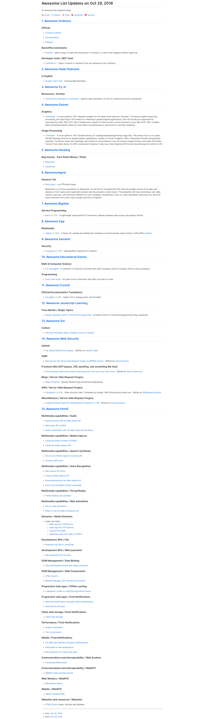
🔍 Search (56, 15)
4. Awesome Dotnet (55, 104)
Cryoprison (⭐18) (53, 251)
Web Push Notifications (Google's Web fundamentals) (69, 601)
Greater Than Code (53, 81)
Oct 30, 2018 (56, 713)
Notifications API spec (55, 606)
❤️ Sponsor (90, 15)
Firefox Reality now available (58, 495)
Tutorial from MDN (57, 531)
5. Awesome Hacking (56, 150)
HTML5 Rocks (51, 704)
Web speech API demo (55, 471)
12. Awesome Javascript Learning (64, 303)
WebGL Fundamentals (55, 694)
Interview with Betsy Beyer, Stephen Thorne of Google (69, 333)
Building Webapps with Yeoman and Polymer (65, 581)
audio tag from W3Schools (61, 524)
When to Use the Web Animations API (62, 511)
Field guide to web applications (59, 647)
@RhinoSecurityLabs (152, 392)
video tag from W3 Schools (61, 527)
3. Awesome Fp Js (54, 87)
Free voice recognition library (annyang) (63, 485)
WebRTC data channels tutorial (59, 673)
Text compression (53, 632)
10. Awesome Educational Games (64, 257)
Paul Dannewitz (118, 403)
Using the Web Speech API (57, 476)
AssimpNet (50, 116)
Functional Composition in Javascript (62, 99)
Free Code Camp (53, 279)
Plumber (49, 52)
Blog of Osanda (52, 382)
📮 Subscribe (77, 15)
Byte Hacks (50, 184)
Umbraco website (53, 33)
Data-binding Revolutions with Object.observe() (66, 565)
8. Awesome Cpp (53, 221)
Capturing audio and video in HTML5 (65, 534)
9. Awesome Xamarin (56, 239)
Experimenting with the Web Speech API (63, 480)
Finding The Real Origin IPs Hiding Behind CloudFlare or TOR (72, 403)
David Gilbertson (134, 371)
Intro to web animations (56, 506)
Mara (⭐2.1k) (51, 215)
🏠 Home (46, 15)
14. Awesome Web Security (60, 338)
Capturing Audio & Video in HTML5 (61, 440)
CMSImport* (51, 63)
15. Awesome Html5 (55, 409)
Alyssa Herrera (121, 361)
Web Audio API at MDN (55, 425)
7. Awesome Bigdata (55, 203)
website (148, 233)
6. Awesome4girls (54, 172)
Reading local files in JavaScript (59, 544)
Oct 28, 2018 (56, 716)
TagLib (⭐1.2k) (52, 233)
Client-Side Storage (54, 617)
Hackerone (50, 166)
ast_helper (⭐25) (53, 297)
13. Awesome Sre (53, 321)
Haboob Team (91, 350)
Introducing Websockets (56, 662)
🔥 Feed (65, 15)
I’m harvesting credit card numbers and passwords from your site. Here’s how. (80, 371)
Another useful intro (54, 460)
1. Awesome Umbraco (56, 21)
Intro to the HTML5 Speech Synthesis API (63, 456)
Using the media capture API (58, 445)
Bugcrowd (49, 162)
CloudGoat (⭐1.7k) (54, 392)
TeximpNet (50, 135)
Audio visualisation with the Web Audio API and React (69, 430)
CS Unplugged (51, 269)
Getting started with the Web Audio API (63, 421)
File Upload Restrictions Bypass (59, 350)
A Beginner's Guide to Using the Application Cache (68, 591)
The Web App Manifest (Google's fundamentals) (66, 642)
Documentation (52, 37)
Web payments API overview (58, 555)
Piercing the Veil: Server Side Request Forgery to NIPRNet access (74, 361)
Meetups (49, 42)
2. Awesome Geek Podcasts (60, 69)
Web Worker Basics (53, 683)
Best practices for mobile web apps (61, 652)
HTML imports (51, 576)
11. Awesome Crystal (56, 285)
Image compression (54, 627)
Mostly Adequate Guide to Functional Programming (68, 315)
